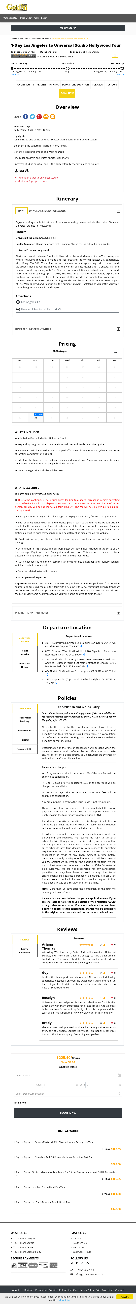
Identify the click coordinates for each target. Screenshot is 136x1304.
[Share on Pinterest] (39, 116)
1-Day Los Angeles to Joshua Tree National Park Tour (39, 1187)
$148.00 (116, 1209)
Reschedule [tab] (24, 730)
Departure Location (75, 84)
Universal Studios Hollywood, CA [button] (41, 309)
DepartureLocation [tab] (25, 639)
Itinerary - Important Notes (33, 329)
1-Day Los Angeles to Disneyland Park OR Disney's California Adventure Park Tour (53, 1157)
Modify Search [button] (68, 27)
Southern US (80, 1242)
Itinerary (39, 84)
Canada (77, 1238)
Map (67, 71)
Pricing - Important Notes (32, 612)
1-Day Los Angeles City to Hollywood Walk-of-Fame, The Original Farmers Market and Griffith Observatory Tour (65, 1173)
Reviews (111, 84)
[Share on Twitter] (33, 116)
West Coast (24, 38)
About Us (17, 1290)
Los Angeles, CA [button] (30, 302)
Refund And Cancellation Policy (76, 1290)
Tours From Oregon (24, 1238)
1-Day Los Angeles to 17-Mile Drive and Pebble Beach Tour (42, 1202)
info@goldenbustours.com (89, 1274)
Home (14, 38)
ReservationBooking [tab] (25, 719)
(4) (30, 54)
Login (44, 18)
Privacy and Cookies (46, 1290)
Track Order (26, 18)
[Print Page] (46, 116)
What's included (68, 1066)
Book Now (67, 93)
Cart (36, 18)
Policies (97, 84)
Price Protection (104, 1290)
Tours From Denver (23, 1247)
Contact (119, 1290)
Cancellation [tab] (25, 708)
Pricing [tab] (25, 739)
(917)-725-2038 (10, 18)
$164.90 (111, 1194)
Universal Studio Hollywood (42, 210)
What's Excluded (27, 488)
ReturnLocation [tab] (25, 652)
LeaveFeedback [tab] (24, 951)
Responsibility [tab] (25, 749)
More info (64, 1300)
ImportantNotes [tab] (25, 665)
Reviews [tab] (24, 939)
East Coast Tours (82, 1251)
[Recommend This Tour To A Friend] (53, 116)
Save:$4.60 (68, 1062)
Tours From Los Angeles (40, 38)
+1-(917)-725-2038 (84, 1269)
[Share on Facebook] (26, 116)
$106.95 (111, 1149)
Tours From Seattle (23, 1242)
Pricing (54, 84)
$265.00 (116, 1164)
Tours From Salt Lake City (27, 1251)
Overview (23, 84)
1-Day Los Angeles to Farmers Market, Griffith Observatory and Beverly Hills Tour (53, 1142)
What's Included (27, 432)
